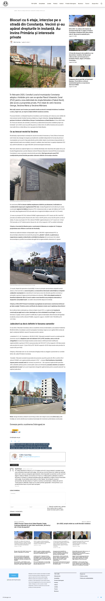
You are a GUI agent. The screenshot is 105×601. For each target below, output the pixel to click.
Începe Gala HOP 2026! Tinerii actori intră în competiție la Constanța (22, 552)
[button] (101, 3)
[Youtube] (101, 597)
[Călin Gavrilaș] (11, 42)
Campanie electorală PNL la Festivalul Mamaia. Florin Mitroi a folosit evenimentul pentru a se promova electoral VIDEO (60, 553)
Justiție (15, 10)
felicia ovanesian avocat (40, 446)
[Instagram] (15, 441)
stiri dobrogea (46, 448)
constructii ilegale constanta (20, 446)
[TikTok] (18, 441)
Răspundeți (17, 486)
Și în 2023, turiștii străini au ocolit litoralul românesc (74, 523)
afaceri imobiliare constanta (24, 444)
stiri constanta (35, 448)
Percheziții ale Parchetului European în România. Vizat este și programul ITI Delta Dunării (61, 563)
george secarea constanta (19, 448)
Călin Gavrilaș (16, 42)
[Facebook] (11, 441)
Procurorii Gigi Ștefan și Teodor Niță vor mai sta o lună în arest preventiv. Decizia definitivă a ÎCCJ (42, 563)
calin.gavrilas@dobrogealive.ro (31, 457)
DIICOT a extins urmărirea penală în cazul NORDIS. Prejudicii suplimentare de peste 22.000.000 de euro (42, 542)
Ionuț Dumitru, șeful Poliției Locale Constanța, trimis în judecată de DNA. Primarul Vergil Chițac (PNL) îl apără (23, 563)
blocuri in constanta (42, 444)
